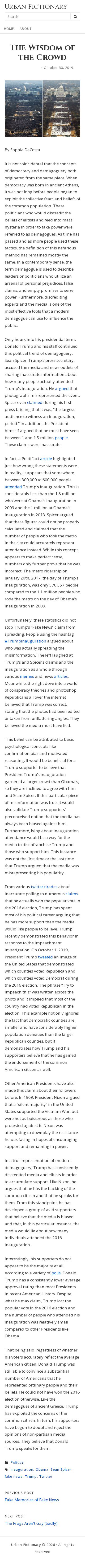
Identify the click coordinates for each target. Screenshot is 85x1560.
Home (9, 28)
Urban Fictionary (35, 7)
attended (13, 486)
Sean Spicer (61, 1469)
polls (56, 1273)
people (61, 437)
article (46, 458)
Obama (42, 1469)
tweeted (45, 957)
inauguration (22, 1469)
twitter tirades (44, 886)
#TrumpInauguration (25, 641)
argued (62, 388)
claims (72, 893)
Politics (17, 1462)
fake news (13, 1476)
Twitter (46, 1476)
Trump (31, 1476)
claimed (34, 402)
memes (27, 676)
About (26, 28)
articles (61, 676)
